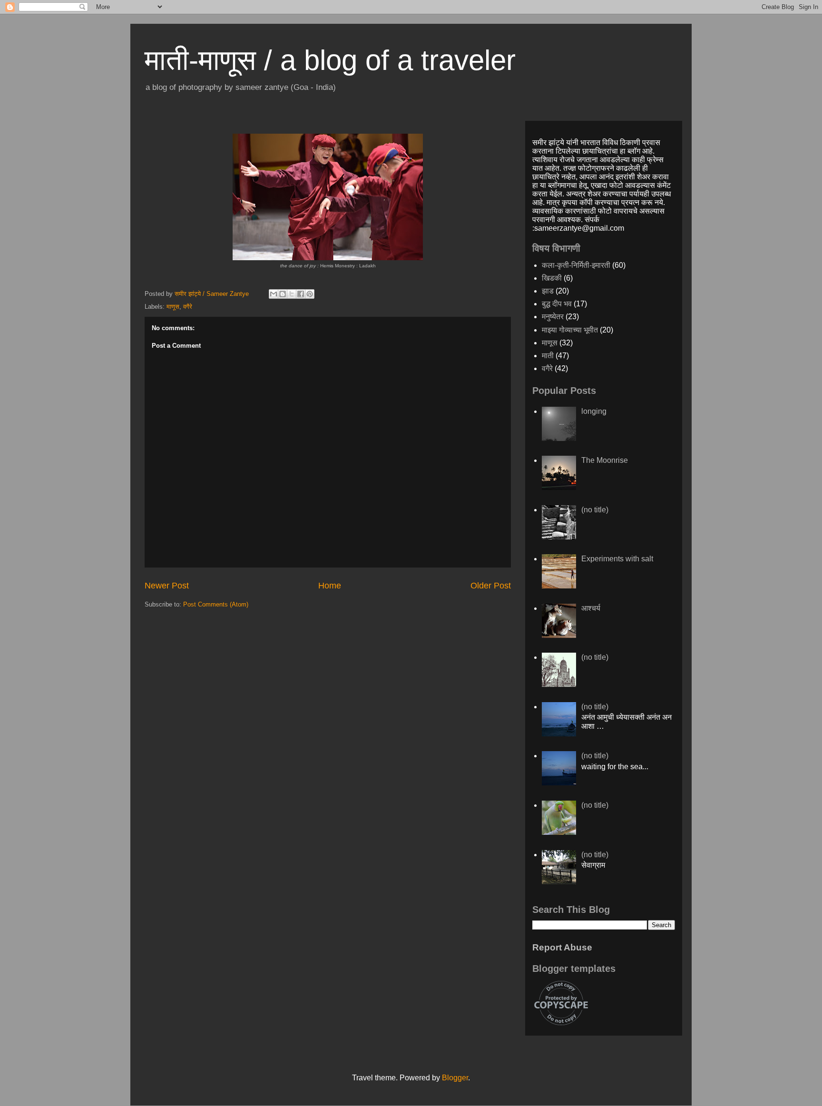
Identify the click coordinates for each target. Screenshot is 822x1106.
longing (594, 411)
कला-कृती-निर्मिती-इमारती (576, 265)
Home (329, 585)
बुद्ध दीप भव (557, 304)
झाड (548, 291)
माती (548, 356)
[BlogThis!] (282, 294)
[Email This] (273, 294)
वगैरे (187, 306)
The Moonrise (604, 460)
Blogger (455, 1078)
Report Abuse (562, 947)
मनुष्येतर (553, 317)
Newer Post (167, 585)
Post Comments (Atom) (215, 604)
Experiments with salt (617, 559)
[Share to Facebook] (300, 294)
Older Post (490, 585)
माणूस (172, 306)
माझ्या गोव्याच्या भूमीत (570, 330)
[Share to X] (291, 294)
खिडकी (552, 278)
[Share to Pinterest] (309, 294)
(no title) (594, 510)
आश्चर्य (590, 608)
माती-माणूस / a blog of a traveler (330, 60)
